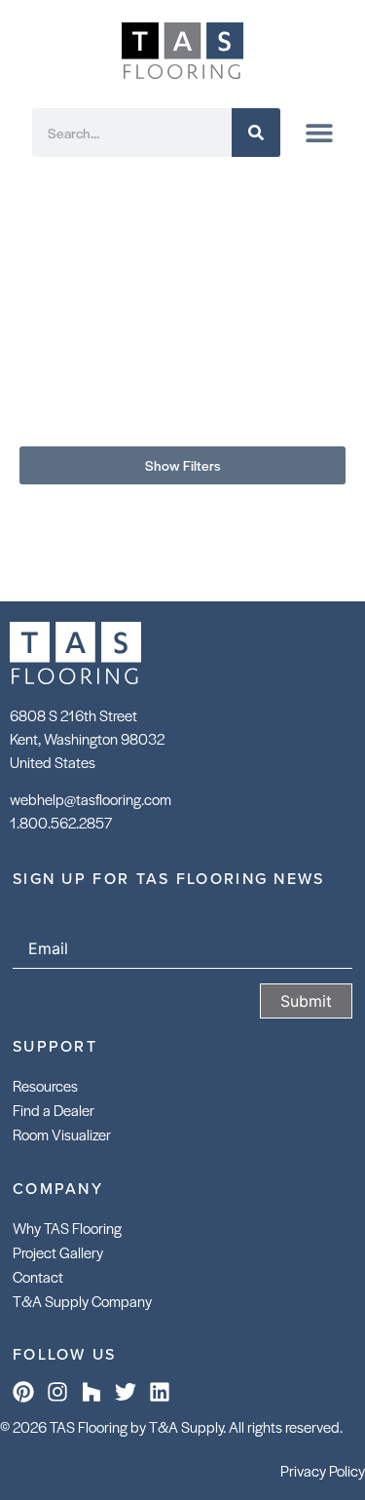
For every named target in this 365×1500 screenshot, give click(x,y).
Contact (38, 1276)
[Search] (256, 132)
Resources (45, 1085)
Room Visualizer (62, 1134)
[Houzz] (91, 1392)
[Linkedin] (159, 1392)
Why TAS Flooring (67, 1227)
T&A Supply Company (82, 1300)
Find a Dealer (53, 1109)
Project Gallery (58, 1252)
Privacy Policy (322, 1470)
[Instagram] (57, 1392)
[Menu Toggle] (319, 132)
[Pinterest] (23, 1392)
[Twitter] (125, 1392)
